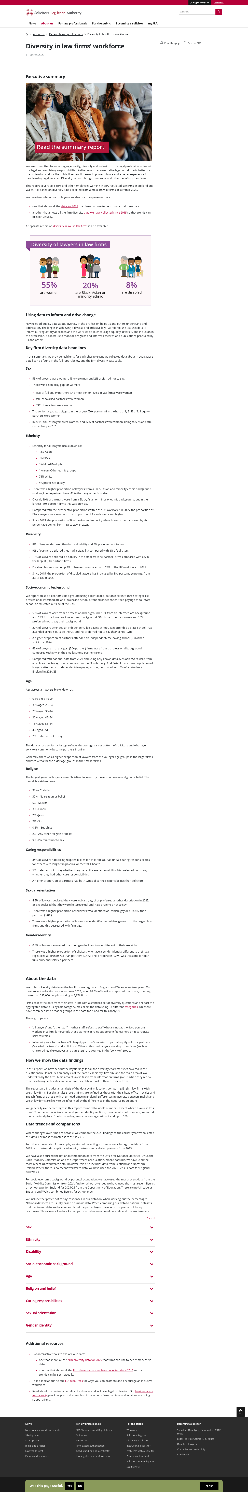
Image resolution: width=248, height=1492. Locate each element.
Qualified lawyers (187, 1444)
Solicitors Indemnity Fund (141, 1461)
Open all (151, 1218)
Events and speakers (37, 1456)
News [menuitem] (32, 23)
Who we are (133, 1430)
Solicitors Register (137, 1435)
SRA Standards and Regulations (94, 1430)
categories (131, 1007)
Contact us (219, 2)
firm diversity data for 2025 (84, 1360)
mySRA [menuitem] (153, 23)
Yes (69, 1486)
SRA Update (32, 1435)
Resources (82, 1440)
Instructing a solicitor (138, 1445)
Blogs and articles (35, 1445)
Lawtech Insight (34, 1451)
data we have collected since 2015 (105, 212)
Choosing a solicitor (138, 1440)
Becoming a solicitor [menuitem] (129, 23)
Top (241, 1414)
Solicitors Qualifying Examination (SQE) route (199, 1431)
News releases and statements (42, 1430)
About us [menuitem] (47, 23)
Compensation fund (138, 1456)
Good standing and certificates (93, 1451)
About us (39, 34)
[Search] (218, 12)
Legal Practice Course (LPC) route (195, 1438)
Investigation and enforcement (93, 1456)
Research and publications (66, 34)
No (80, 1486)
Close (209, 1486)
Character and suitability (191, 1449)
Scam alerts (133, 1466)
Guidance (81, 1435)
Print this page (173, 43)
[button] (90, 1227)
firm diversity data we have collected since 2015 (103, 1370)
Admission (183, 1454)
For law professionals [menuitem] (72, 23)
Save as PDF (194, 43)
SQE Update (32, 1440)
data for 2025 (69, 206)
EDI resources (74, 1381)
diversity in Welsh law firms (70, 226)
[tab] (90, 1228)
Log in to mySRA (201, 2)
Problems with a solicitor (140, 1451)
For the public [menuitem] (101, 23)
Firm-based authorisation (90, 1445)
